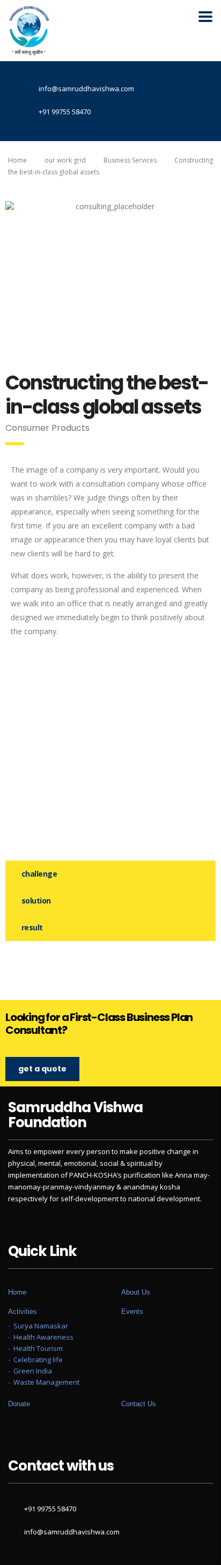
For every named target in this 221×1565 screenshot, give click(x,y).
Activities (22, 1311)
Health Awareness (43, 1337)
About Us (135, 1292)
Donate (19, 1404)
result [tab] (32, 927)
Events (132, 1311)
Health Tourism (38, 1348)
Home (17, 160)
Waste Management (46, 1382)
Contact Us (138, 1404)
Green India (32, 1370)
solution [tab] (36, 900)
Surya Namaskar (40, 1325)
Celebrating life (38, 1359)
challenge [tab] (39, 874)
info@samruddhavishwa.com (72, 1532)
